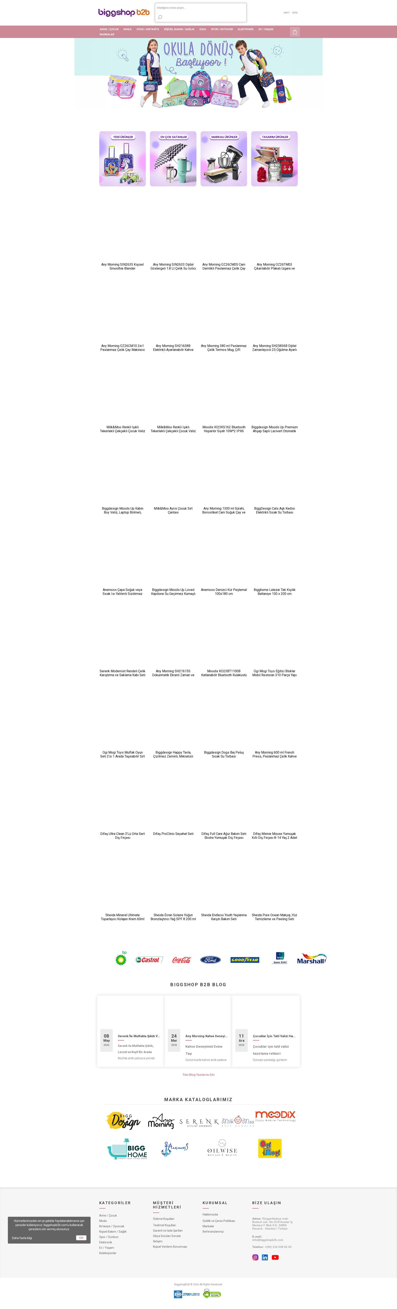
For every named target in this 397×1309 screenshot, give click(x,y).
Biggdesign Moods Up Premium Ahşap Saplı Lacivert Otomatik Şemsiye (274, 431)
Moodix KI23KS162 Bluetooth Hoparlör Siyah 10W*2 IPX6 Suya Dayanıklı (223, 431)
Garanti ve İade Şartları (168, 1230)
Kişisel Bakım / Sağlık (113, 1231)
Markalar (208, 1226)
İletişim (158, 1241)
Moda (103, 1221)
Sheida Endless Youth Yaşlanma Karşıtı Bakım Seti (224, 917)
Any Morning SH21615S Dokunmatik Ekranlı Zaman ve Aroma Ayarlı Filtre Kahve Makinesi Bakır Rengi (173, 677)
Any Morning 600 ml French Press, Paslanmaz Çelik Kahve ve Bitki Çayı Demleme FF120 (274, 756)
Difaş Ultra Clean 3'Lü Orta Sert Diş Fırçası (122, 836)
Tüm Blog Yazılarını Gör (198, 1074)
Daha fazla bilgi (22, 1238)
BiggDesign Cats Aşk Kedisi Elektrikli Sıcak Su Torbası (274, 510)
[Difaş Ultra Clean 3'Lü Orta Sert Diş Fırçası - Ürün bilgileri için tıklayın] (122, 804)
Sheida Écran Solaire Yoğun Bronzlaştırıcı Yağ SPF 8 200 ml (173, 917)
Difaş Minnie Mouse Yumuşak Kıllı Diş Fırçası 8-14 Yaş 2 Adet (274, 836)
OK (81, 1237)
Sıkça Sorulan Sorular (167, 1236)
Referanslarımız (213, 1231)
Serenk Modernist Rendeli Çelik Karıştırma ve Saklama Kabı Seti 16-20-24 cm (122, 675)
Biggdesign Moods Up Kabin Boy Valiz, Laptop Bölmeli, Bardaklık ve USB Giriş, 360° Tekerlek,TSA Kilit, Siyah (122, 514)
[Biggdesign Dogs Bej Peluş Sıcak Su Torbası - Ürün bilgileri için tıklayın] (224, 723)
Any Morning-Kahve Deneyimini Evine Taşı (207, 1036)
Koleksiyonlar (107, 1253)
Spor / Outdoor (109, 1237)
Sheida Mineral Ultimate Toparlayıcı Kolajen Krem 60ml (122, 917)
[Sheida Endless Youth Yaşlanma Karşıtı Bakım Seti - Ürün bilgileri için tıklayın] (224, 886)
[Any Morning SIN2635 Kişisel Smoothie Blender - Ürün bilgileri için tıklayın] (122, 235)
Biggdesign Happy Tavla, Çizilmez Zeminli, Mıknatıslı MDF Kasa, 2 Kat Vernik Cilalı (173, 756)
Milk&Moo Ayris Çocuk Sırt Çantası (173, 510)
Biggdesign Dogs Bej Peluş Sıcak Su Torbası (224, 754)
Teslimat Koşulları (164, 1225)
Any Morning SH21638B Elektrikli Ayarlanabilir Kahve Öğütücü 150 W (173, 350)
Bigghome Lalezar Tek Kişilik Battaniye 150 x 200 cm (274, 592)
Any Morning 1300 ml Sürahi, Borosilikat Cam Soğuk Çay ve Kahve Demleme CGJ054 (223, 512)
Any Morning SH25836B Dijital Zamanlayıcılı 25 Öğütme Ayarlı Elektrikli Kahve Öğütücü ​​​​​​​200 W (274, 350)
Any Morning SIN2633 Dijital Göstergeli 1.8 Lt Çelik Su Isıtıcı (173, 266)
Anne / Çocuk (108, 1215)
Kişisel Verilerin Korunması (170, 1246)
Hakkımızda (210, 1214)
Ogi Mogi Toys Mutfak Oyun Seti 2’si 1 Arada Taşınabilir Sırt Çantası (122, 756)
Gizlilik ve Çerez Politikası (219, 1221)
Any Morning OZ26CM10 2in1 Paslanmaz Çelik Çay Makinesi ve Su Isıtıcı (122, 350)
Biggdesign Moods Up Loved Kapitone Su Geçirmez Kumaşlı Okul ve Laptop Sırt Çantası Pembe (173, 596)
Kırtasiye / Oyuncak (111, 1226)
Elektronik (105, 1242)
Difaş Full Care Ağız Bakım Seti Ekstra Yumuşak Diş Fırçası (223, 836)
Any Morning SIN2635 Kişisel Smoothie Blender (122, 266)
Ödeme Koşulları (163, 1218)
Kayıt (287, 12)
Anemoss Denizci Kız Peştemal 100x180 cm (224, 592)
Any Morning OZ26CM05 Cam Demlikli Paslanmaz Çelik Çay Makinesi (223, 268)
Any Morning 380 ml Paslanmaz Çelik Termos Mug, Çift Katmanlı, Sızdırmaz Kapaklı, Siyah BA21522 (224, 352)
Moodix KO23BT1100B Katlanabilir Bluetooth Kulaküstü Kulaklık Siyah (224, 675)
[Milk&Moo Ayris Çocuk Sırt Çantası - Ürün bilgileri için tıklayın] (173, 479)
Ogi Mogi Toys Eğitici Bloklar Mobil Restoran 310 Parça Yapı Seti (274, 675)
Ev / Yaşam (106, 1247)
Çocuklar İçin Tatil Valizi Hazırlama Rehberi (275, 1036)
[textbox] (200, 8)
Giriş (295, 12)
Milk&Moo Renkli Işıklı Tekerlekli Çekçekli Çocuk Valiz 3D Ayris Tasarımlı (122, 431)
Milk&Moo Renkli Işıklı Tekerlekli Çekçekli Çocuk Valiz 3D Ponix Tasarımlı (173, 431)
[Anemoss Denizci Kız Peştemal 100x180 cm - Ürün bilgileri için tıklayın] (224, 560)
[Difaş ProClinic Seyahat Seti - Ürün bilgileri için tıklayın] (173, 804)
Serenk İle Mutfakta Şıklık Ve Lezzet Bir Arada (140, 1036)
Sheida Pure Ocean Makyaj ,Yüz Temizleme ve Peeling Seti (274, 917)
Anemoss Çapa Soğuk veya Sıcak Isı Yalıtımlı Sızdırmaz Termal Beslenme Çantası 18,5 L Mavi (122, 596)
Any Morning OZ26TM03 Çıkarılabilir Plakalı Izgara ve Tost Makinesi (274, 268)
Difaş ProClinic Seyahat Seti (173, 834)
